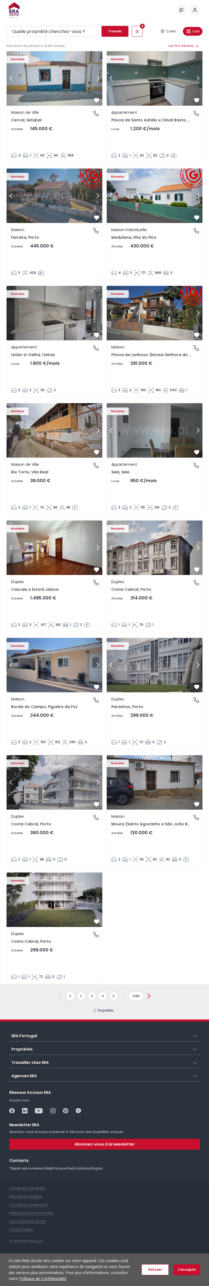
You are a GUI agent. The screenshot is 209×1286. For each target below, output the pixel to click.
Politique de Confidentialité (42, 1278)
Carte (171, 31)
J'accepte (187, 1269)
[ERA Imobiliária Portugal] (14, 10)
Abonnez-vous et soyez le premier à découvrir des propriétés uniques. (66, 1131)
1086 (136, 996)
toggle (195, 1035)
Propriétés (105, 1010)
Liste (195, 31)
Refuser (155, 1269)
